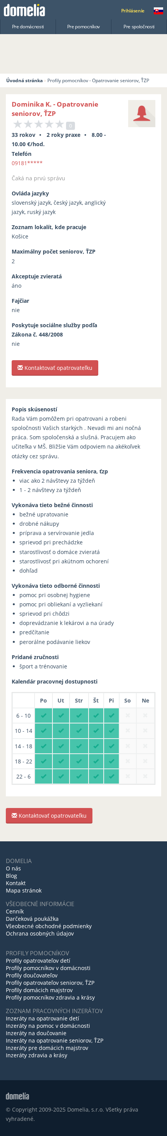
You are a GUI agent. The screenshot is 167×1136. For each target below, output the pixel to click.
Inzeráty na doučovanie (36, 1033)
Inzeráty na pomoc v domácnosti (48, 1025)
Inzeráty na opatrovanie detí (42, 1018)
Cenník (15, 911)
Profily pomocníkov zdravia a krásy (50, 997)
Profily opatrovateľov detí (38, 960)
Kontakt (16, 883)
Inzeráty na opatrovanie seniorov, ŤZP (54, 1040)
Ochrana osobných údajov (40, 933)
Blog (11, 875)
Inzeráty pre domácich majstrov (47, 1047)
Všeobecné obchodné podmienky (49, 926)
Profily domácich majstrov (39, 990)
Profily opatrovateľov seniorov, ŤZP (50, 982)
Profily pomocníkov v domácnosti (48, 968)
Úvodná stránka (24, 80)
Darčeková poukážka (32, 918)
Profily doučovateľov (31, 975)
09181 (27, 163)
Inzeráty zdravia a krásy (36, 1055)
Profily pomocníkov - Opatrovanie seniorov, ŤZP (98, 80)
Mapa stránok (24, 890)
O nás (13, 868)
